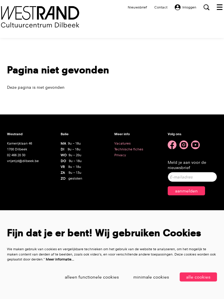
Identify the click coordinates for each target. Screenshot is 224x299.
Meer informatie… (60, 259)
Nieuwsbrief (137, 7)
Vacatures (122, 143)
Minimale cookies (151, 276)
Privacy (120, 155)
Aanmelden (186, 190)
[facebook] (172, 144)
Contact (160, 7)
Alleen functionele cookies (92, 276)
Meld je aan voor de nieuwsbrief (187, 165)
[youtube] (195, 144)
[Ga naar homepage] (40, 17)
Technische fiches (128, 149)
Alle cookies (198, 276)
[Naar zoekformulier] (206, 7)
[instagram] (183, 144)
